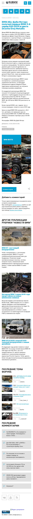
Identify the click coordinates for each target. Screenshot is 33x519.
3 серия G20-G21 (8, 129)
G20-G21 (16, 17)
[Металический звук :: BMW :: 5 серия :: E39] (7, 407)
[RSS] (17, 497)
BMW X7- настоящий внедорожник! (10, 248)
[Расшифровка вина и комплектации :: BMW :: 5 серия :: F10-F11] (7, 398)
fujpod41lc (22, 391)
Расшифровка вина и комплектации (22, 395)
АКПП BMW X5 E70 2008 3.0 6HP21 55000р (22, 377)
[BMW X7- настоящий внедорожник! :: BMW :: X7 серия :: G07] (16, 236)
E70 (14, 376)
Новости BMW (7, 17)
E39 (14, 404)
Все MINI (15, 413)
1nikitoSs (22, 382)
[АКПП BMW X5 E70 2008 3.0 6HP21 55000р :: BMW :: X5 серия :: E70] (7, 379)
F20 (14, 385)
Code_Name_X (24, 400)
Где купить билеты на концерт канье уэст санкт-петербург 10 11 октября (21, 387)
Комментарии (8, 189)
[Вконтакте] (4, 497)
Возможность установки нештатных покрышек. (20, 415)
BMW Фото (8, 140)
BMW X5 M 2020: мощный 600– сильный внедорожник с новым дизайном (15, 342)
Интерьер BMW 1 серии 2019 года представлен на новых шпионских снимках (16, 296)
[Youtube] (10, 497)
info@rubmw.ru (17, 514)
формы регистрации (16, 210)
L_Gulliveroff (23, 419)
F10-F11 (15, 395)
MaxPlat (22, 409)
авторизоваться (17, 205)
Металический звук (23, 404)
